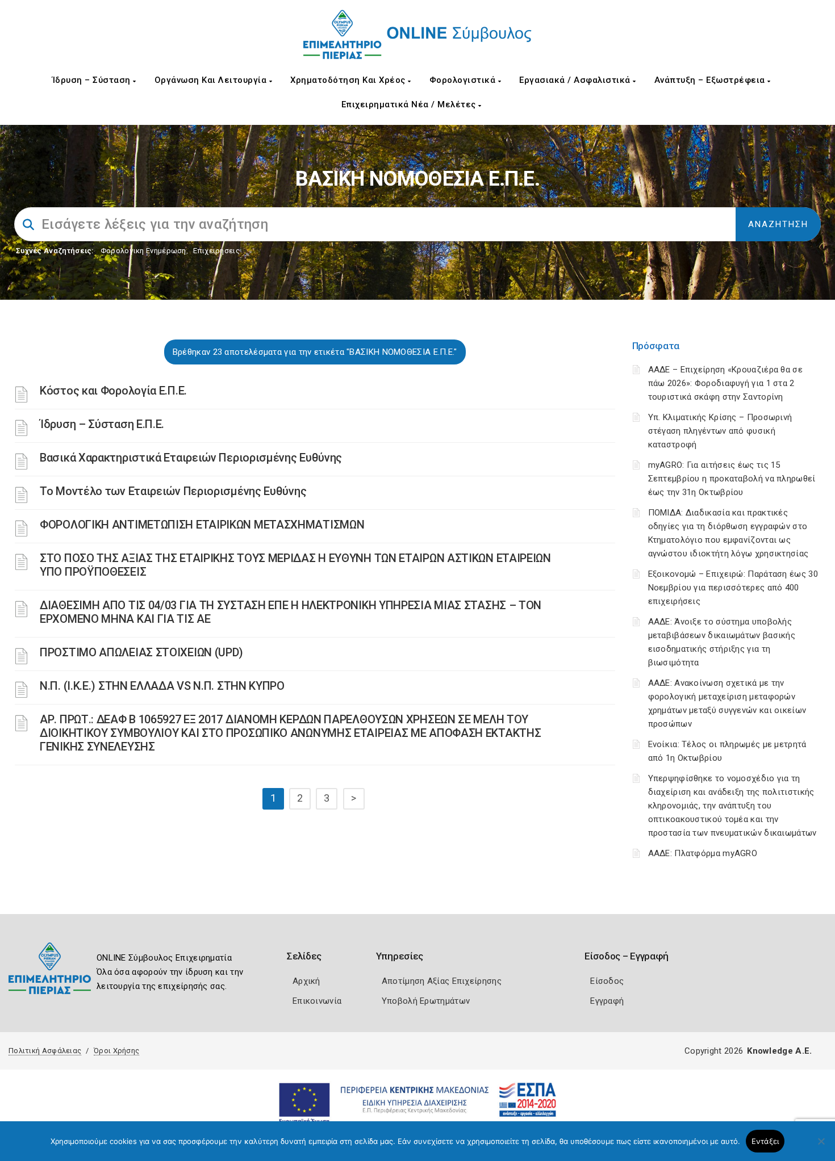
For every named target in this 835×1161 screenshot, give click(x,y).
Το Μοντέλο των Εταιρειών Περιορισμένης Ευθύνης (173, 491)
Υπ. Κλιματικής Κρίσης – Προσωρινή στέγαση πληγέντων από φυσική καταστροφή (720, 431)
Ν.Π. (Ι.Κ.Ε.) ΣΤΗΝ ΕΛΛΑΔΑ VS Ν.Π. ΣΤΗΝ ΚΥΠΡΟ (162, 686)
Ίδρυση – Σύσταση (92, 80)
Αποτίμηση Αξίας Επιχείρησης (442, 981)
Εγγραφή (607, 1001)
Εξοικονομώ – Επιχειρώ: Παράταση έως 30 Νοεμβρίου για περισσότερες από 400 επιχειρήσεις (733, 587)
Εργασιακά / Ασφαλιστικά (576, 80)
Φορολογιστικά (463, 80)
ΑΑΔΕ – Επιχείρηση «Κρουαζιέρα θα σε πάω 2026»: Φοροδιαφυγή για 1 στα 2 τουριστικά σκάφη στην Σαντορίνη (725, 383)
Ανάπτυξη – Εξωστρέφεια (711, 80)
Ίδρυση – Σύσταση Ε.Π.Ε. (102, 424)
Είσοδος (607, 981)
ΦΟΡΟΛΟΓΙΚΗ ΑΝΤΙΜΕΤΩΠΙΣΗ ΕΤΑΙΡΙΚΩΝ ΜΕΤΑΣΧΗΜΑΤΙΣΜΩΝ (202, 524)
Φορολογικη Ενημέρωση (143, 250)
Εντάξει (765, 1141)
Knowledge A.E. (779, 1051)
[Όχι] (820, 1146)
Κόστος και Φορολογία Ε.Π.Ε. (113, 390)
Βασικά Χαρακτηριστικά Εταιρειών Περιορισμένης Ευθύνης (191, 457)
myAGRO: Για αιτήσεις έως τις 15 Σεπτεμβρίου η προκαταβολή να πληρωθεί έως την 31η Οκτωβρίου (732, 478)
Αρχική (306, 981)
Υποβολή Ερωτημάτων (426, 1001)
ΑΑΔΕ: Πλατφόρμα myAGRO (703, 853)
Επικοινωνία (317, 1001)
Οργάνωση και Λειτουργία (212, 80)
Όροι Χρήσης (116, 1050)
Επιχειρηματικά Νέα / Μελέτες (410, 104)
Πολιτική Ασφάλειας (45, 1050)
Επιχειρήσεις (216, 250)
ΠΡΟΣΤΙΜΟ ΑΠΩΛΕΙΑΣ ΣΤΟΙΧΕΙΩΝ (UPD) (141, 652)
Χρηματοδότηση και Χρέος (349, 80)
